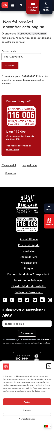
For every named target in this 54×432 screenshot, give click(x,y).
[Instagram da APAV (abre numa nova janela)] (12, 299)
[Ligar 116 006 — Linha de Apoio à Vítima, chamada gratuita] (27, 225)
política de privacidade (40, 343)
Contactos (10, 173)
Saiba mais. (40, 391)
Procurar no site (9, 51)
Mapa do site (29, 165)
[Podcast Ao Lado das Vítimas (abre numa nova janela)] (49, 299)
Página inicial (9, 165)
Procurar (10, 65)
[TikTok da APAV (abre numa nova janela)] (27, 299)
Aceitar (27, 402)
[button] (48, 366)
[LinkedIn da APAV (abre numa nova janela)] (19, 299)
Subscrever (27, 333)
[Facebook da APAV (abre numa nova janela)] (4, 299)
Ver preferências (27, 419)
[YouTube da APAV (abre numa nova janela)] (34, 299)
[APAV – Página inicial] (5, 5)
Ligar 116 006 (16, 131)
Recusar (27, 410)
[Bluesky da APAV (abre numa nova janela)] (42, 299)
